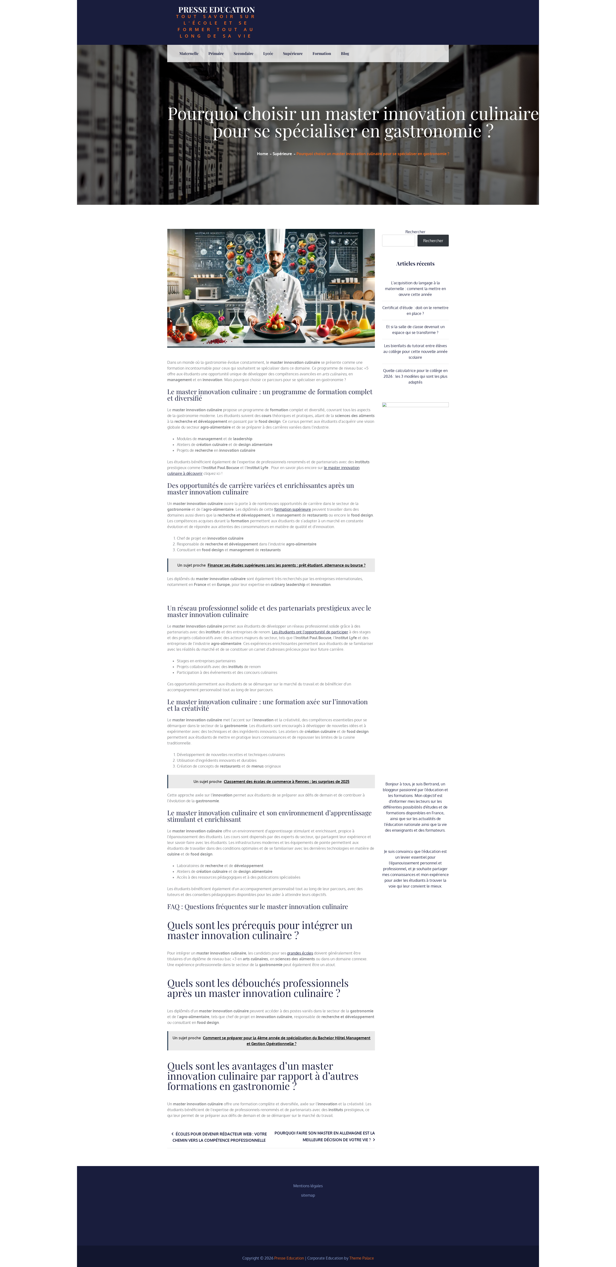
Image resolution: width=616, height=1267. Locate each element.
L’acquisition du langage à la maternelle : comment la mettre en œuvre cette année (415, 288)
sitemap (308, 1195)
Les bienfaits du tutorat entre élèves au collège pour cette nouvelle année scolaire (415, 351)
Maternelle (189, 53)
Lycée (268, 53)
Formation (322, 53)
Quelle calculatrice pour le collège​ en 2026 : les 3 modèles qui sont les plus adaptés (415, 376)
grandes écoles (300, 953)
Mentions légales (308, 1185)
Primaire (216, 53)
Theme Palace (361, 1258)
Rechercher (415, 231)
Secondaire (243, 53)
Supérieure (293, 53)
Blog (345, 53)
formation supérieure (292, 509)
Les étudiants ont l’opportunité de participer (310, 632)
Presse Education (216, 9)
